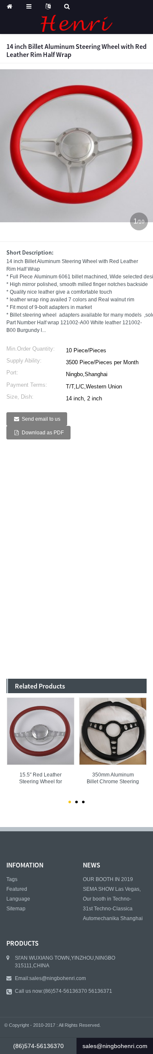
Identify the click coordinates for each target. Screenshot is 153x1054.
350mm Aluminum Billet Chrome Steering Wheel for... (113, 779)
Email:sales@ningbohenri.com (50, 978)
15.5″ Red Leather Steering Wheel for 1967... (40, 779)
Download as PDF (43, 433)
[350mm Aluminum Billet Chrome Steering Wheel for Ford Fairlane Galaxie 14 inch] (112, 731)
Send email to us (41, 419)
